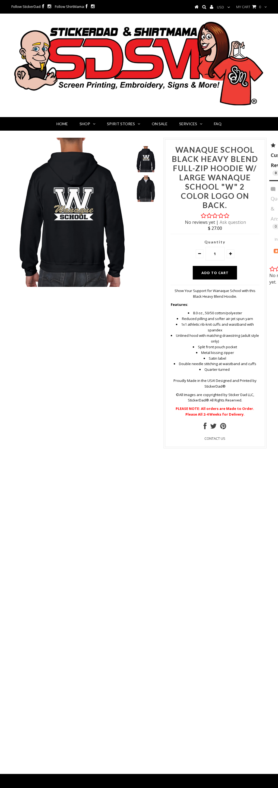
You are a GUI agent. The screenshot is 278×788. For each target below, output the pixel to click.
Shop (85, 123)
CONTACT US (214, 438)
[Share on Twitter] (213, 427)
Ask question (233, 222)
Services (188, 123)
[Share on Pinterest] (223, 427)
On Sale (160, 123)
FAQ (218, 123)
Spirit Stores (121, 123)
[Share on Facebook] (205, 427)
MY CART (248, 6)
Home (62, 123)
